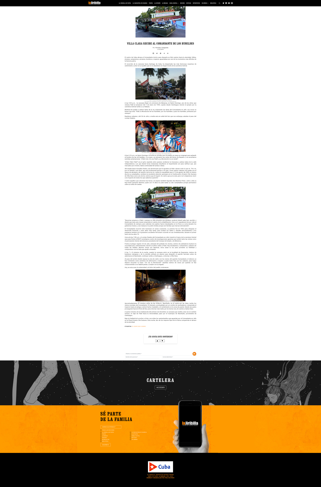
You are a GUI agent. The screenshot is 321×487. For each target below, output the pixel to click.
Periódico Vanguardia (161, 47)
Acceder (160, 388)
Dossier (182, 3)
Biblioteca (213, 3)
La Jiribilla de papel (125, 3)
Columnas (204, 3)
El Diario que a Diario (139, 326)
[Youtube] (229, 3)
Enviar (194, 354)
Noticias (188, 3)
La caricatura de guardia (140, 3)
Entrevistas (196, 3)
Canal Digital (173, 3)
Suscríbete (105, 444)
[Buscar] (219, 3)
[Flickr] (232, 3)
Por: (154, 47)
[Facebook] (226, 3)
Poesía (151, 3)
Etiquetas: (128, 326)
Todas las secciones (108, 430)
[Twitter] (223, 3)
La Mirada (165, 3)
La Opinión (157, 3)
